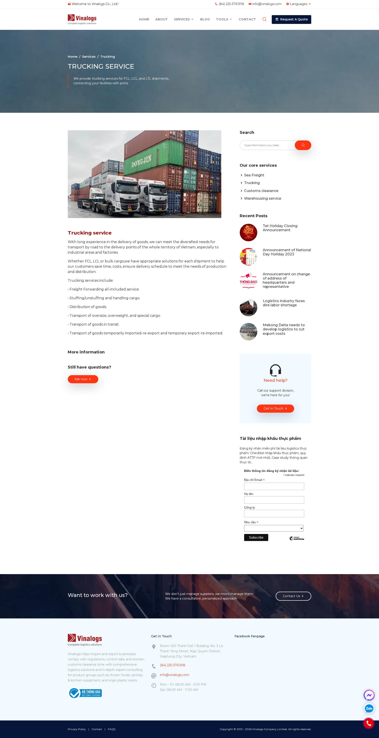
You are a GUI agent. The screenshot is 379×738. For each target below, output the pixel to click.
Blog (205, 19)
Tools (222, 19)
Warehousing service (262, 198)
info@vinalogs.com (267, 4)
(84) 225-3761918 (231, 4)
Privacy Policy (77, 729)
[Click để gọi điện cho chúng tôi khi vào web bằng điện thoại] (369, 723)
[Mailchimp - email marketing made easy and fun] (296, 541)
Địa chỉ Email (254, 480)
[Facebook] (369, 695)
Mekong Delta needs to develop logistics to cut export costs (284, 329)
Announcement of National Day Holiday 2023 (287, 252)
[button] (291, 19)
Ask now (80, 379)
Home (144, 19)
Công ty (249, 507)
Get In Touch (273, 408)
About (161, 19)
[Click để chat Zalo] (369, 708)
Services (182, 19)
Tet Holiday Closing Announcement (280, 228)
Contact (247, 19)
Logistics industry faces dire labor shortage (284, 303)
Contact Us (291, 596)
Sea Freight (253, 175)
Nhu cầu (251, 522)
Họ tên (248, 494)
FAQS (111, 729)
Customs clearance (260, 191)
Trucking (251, 183)
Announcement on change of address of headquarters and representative (286, 280)
